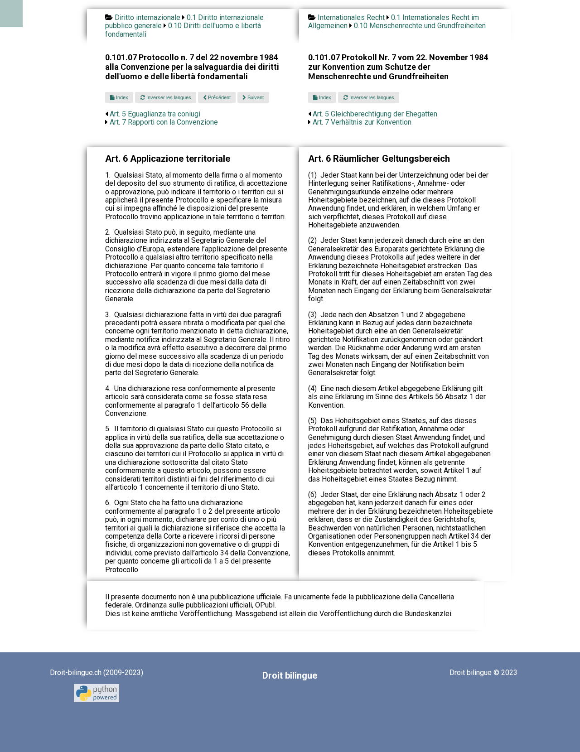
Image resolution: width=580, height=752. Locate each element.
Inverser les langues (168, 97)
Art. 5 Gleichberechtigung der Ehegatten (375, 114)
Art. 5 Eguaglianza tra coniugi (155, 114)
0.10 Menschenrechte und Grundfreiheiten (420, 25)
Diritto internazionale (147, 17)
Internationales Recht (351, 17)
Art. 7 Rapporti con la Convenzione (164, 122)
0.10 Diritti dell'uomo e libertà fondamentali (183, 29)
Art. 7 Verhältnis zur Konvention (362, 122)
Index (121, 97)
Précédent (219, 97)
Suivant (255, 97)
